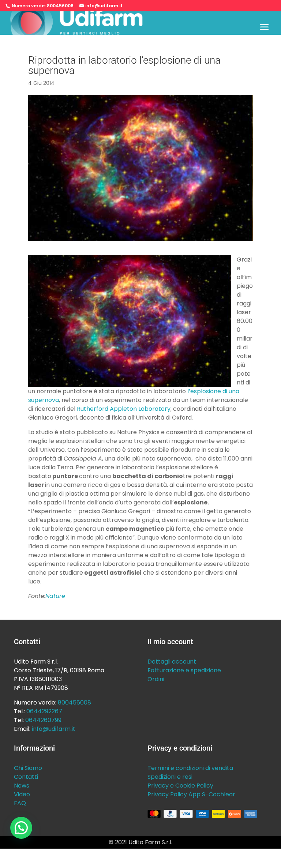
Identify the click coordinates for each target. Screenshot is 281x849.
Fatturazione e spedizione (184, 670)
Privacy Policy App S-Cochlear (191, 794)
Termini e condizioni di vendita (190, 768)
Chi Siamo (28, 768)
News (21, 785)
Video (22, 794)
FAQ (20, 803)
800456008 (60, 6)
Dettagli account (171, 661)
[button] (21, 828)
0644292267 (44, 711)
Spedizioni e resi (169, 777)
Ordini (155, 679)
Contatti (26, 777)
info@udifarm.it (53, 729)
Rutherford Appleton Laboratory (124, 409)
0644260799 (43, 720)
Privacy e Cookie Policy (180, 785)
